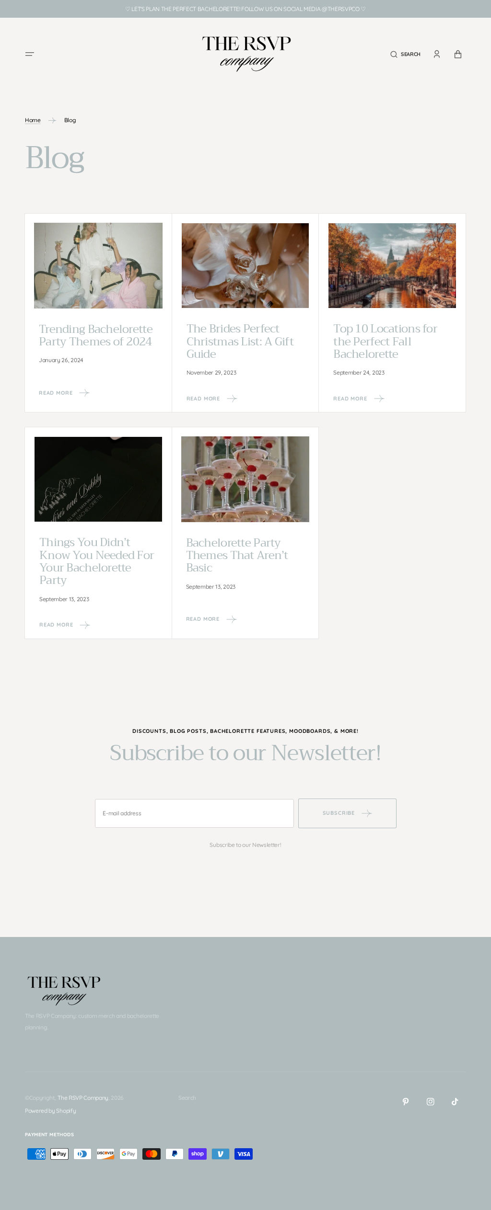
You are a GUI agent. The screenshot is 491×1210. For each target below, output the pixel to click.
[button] (29, 54)
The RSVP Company (83, 1097)
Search (187, 1097)
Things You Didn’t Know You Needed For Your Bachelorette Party (96, 561)
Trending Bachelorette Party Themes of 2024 (95, 335)
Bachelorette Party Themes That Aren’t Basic (237, 555)
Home (33, 120)
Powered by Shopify (50, 1110)
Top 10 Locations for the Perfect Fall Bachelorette (385, 341)
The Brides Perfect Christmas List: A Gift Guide (240, 341)
